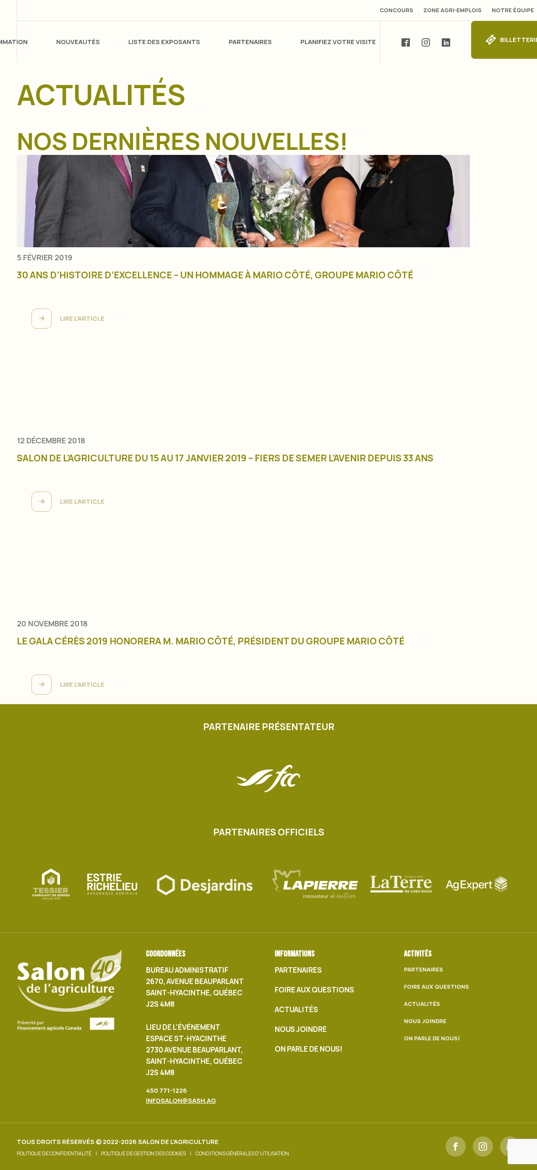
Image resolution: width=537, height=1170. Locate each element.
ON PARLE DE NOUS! (308, 1049)
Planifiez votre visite (338, 41)
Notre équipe (513, 10)
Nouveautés (78, 41)
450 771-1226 (166, 1090)
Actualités (296, 1009)
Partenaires (250, 41)
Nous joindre (301, 1029)
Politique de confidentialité (54, 1153)
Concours (396, 10)
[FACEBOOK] (456, 1146)
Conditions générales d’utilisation (242, 1153)
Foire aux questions (314, 990)
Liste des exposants (164, 41)
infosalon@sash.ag (181, 1100)
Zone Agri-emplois (452, 10)
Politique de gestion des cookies (143, 1153)
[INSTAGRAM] (483, 1146)
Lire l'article (82, 318)
